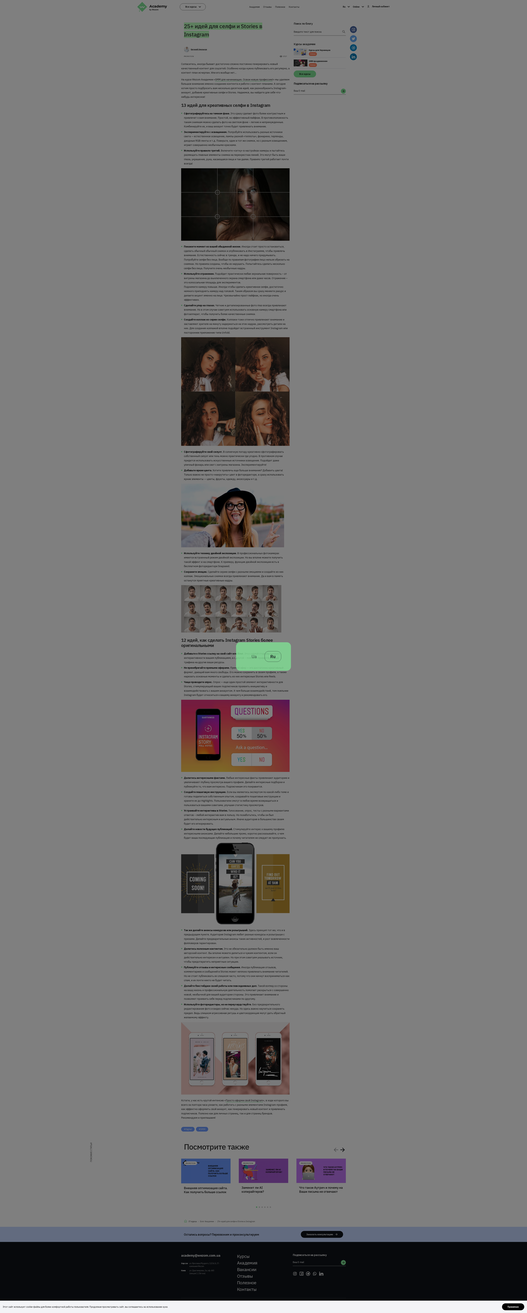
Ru (273, 656)
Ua (254, 656)
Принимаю (513, 1306)
